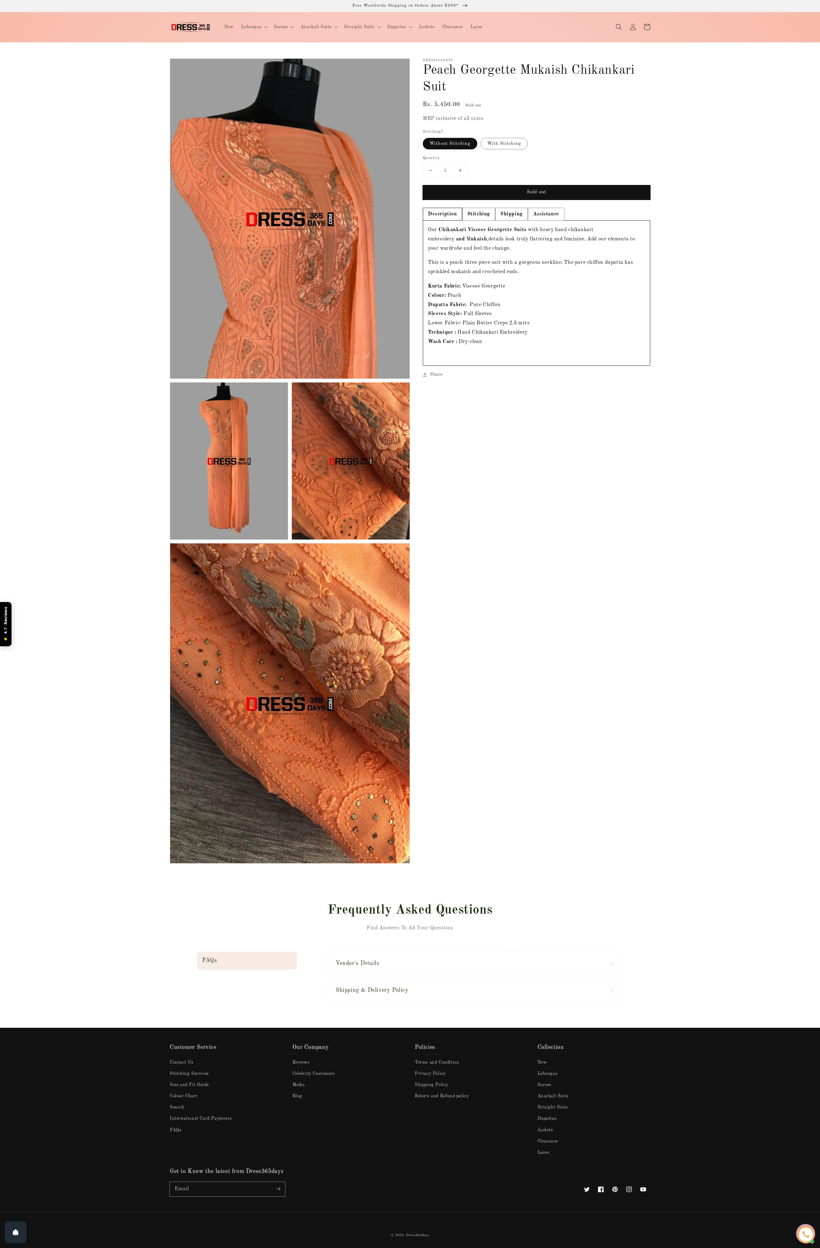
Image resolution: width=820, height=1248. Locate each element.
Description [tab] (442, 214)
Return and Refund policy (442, 1096)
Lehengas (547, 1073)
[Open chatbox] (806, 1235)
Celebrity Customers (313, 1073)
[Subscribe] (278, 1189)
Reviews (301, 1062)
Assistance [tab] (546, 214)
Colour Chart (183, 1096)
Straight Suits (552, 1107)
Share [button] (436, 374)
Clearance (547, 1141)
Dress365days (417, 1235)
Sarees (544, 1085)
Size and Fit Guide (189, 1085)
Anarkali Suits (553, 1096)
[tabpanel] (536, 293)
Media (298, 1085)
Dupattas (547, 1118)
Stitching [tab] (478, 214)
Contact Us (181, 1062)
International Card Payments (201, 1118)
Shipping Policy (431, 1085)
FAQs (175, 1130)
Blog (297, 1096)
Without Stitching (450, 143)
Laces (543, 1152)
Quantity (431, 158)
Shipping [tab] (511, 214)
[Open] (16, 1232)
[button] (619, 27)
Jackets (545, 1130)
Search (177, 1107)
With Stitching (504, 143)
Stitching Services (189, 1073)
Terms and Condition (437, 1062)
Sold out (536, 192)
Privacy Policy (430, 1073)
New (542, 1062)
